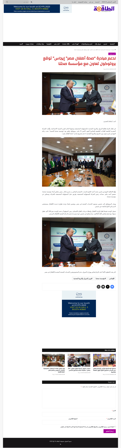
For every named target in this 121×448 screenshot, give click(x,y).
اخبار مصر (57, 44)
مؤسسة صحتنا (100, 278)
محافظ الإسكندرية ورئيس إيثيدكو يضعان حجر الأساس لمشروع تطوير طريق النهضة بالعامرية (104, 370)
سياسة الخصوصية (82, 2)
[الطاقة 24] (101, 9)
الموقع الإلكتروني (73, 418)
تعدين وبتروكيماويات (86, 44)
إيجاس (111, 278)
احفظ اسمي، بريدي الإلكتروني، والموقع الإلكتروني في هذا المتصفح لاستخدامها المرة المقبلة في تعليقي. (87, 426)
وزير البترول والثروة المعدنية (82, 278)
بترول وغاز (98, 44)
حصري (105, 44)
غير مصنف (112, 54)
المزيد (21, 44)
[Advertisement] (60, 28)
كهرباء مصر (75, 44)
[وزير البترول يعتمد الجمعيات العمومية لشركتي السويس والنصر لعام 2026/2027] (53, 360)
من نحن (91, 2)
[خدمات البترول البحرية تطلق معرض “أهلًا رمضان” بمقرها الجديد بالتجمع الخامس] (79, 360)
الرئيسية (97, 2)
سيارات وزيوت (30, 44)
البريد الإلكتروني (111, 418)
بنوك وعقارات (40, 44)
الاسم (114, 410)
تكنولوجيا (49, 44)
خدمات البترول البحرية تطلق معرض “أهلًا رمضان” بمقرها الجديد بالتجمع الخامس (79, 369)
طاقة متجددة (65, 44)
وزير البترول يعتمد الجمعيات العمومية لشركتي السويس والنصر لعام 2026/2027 (54, 370)
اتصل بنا (74, 2)
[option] (79, 93)
